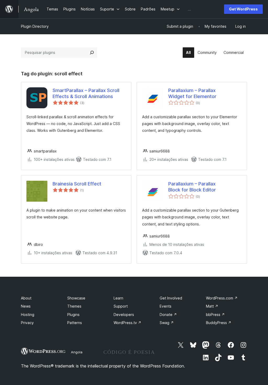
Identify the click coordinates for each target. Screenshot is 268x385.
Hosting (27, 314)
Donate (168, 314)
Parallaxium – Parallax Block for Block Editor (192, 186)
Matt (212, 306)
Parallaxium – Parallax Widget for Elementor (192, 93)
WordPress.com (222, 298)
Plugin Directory (35, 26)
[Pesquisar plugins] (92, 52)
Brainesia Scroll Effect (77, 183)
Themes (74, 306)
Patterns (74, 322)
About (26, 298)
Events (165, 306)
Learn (118, 298)
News (26, 306)
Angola (76, 352)
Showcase (76, 298)
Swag (167, 322)
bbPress (215, 314)
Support (121, 306)
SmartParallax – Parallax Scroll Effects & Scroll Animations (86, 93)
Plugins (73, 314)
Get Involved (171, 298)
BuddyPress (218, 322)
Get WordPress (243, 9)
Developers (124, 314)
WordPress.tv (127, 322)
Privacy (27, 322)
